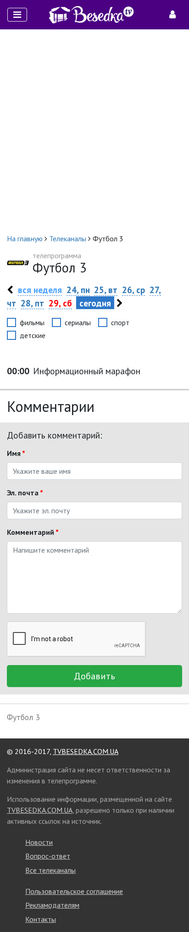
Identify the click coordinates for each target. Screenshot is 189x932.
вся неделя (40, 289)
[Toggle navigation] (17, 15)
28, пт (32, 303)
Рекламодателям (52, 905)
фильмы (32, 322)
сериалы (78, 322)
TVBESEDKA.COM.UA (85, 751)
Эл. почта (25, 492)
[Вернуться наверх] (173, 904)
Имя (16, 453)
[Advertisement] (94, 131)
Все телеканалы (50, 870)
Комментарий (33, 532)
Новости (39, 842)
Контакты (40, 919)
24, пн (78, 289)
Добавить (94, 676)
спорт (120, 322)
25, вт (105, 289)
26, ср (133, 289)
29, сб (60, 303)
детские (32, 335)
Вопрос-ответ (47, 855)
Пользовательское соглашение (74, 891)
